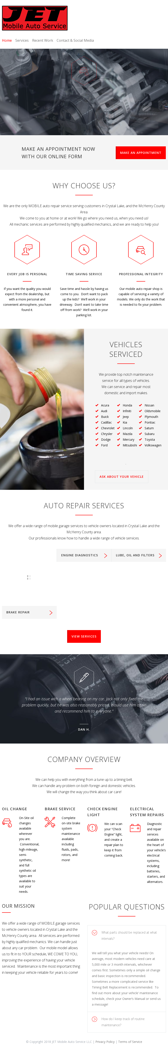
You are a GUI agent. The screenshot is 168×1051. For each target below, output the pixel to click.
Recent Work (42, 40)
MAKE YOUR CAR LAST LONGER (82, 92)
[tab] (127, 935)
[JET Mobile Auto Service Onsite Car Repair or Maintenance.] (35, 18)
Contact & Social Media (75, 40)
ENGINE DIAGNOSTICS (79, 555)
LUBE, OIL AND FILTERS (135, 555)
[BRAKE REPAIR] (29, 577)
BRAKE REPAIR (18, 612)
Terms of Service (130, 1042)
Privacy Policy (105, 1042)
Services (22, 40)
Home (7, 40)
